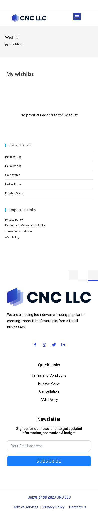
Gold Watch (12, 175)
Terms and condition (18, 231)
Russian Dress (14, 193)
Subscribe (49, 461)
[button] (77, 16)
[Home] (6, 44)
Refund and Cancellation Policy (25, 225)
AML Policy (12, 237)
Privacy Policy (14, 219)
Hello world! (13, 157)
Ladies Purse (13, 184)
